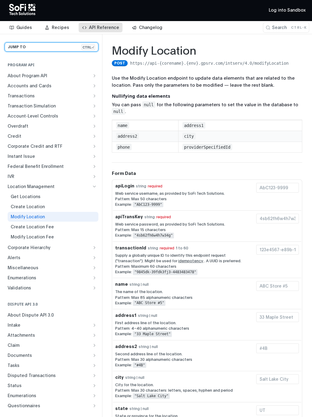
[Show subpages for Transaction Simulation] (94, 105)
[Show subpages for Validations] (94, 287)
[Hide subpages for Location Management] (94, 186)
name (121, 284)
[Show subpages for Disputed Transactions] (94, 375)
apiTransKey (129, 216)
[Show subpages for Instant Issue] (94, 156)
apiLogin (124, 185)
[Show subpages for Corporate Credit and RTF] (94, 146)
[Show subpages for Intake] (94, 325)
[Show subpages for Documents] (94, 355)
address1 (125, 315)
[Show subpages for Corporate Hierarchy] (94, 247)
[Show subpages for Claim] (94, 345)
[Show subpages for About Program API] (94, 75)
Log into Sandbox (287, 10)
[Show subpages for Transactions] (94, 95)
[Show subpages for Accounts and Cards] (94, 85)
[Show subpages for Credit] (94, 136)
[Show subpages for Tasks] (94, 365)
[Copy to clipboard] (294, 63)
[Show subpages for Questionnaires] (94, 405)
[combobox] (277, 188)
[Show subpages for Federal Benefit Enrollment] (94, 166)
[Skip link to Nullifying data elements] (107, 96)
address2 (126, 346)
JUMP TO (51, 47)
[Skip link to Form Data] (107, 173)
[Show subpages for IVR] (94, 176)
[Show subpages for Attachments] (94, 335)
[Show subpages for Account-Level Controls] (94, 116)
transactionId (130, 247)
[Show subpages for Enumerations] (94, 277)
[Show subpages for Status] (94, 385)
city (119, 377)
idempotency (190, 261)
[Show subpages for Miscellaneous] (94, 267)
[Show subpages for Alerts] (94, 257)
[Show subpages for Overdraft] (94, 126)
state (121, 408)
